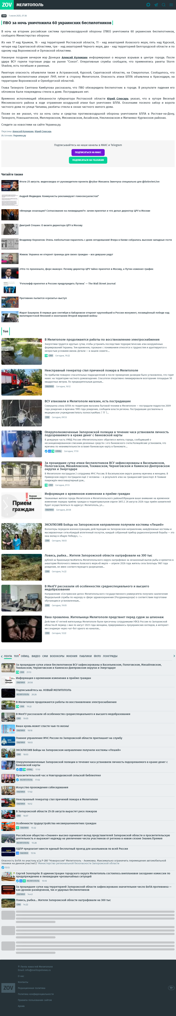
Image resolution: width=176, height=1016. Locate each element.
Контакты (23, 982)
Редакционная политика (31, 988)
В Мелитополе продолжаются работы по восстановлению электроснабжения (102, 339)
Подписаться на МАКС (88, 152)
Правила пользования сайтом (35, 1000)
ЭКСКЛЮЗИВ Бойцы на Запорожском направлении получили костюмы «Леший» (104, 525)
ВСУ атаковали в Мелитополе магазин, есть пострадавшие (88, 401)
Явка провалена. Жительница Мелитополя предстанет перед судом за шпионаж (104, 617)
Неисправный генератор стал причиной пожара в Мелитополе (91, 370)
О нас (21, 976)
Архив (21, 1006)
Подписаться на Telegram (88, 160)
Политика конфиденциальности (36, 994)
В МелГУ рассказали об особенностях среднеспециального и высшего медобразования (97, 587)
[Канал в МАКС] (148, 4)
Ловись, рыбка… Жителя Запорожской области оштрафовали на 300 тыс (98, 555)
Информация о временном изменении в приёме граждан (87, 494)
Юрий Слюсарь (118, 98)
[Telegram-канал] (156, 4)
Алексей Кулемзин (74, 57)
